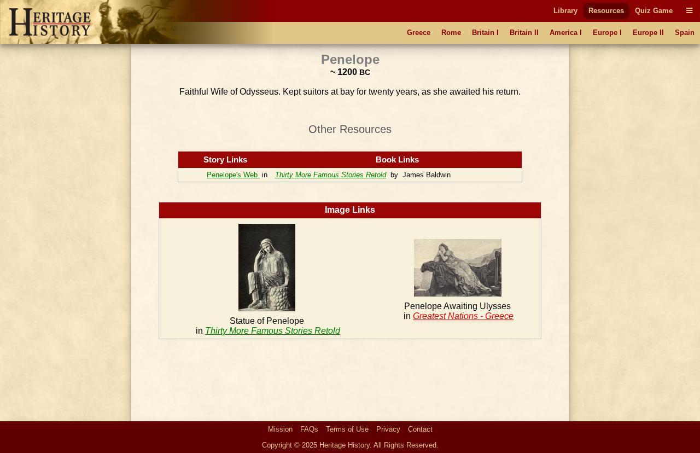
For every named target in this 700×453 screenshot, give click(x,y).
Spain (685, 32)
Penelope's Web (233, 175)
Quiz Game (654, 11)
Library (565, 11)
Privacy (388, 429)
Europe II (648, 32)
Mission (280, 429)
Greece (418, 32)
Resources (606, 11)
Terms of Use (347, 429)
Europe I (607, 32)
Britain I (485, 32)
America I (566, 32)
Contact (420, 429)
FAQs (309, 429)
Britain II (524, 32)
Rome (451, 32)
